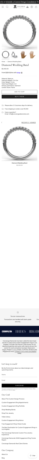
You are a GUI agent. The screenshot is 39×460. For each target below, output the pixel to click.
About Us (5, 454)
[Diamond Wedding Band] (19, 143)
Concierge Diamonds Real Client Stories (15, 443)
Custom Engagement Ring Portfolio (13, 406)
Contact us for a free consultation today (25, 352)
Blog (3, 458)
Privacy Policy (32, 389)
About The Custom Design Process (13, 399)
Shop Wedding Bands (8, 410)
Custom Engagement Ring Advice (13, 420)
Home (3, 61)
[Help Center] (27, 7)
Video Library (6, 417)
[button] (7, 7)
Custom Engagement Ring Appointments (15, 402)
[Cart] (36, 7)
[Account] (31, 7)
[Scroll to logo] (7, 331)
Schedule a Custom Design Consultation (21, 2)
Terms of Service (8, 390)
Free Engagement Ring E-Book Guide (14, 424)
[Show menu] (2, 7)
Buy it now (19, 96)
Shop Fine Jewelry (8, 413)
